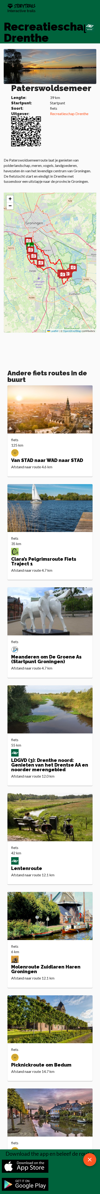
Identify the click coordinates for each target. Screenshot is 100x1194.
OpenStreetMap (72, 331)
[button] (33, 257)
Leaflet (54, 331)
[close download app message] (89, 1159)
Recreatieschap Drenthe (69, 113)
